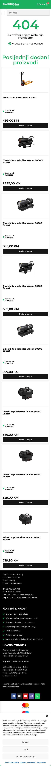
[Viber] (31, 696)
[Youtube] (25, 696)
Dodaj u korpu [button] (25, 125)
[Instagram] (19, 696)
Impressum (41, 762)
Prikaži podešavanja (25, 756)
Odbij (25, 749)
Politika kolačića (12, 762)
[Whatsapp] (37, 696)
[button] (47, 715)
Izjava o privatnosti (27, 762)
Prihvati (25, 742)
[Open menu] (3, 13)
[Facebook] (13, 696)
